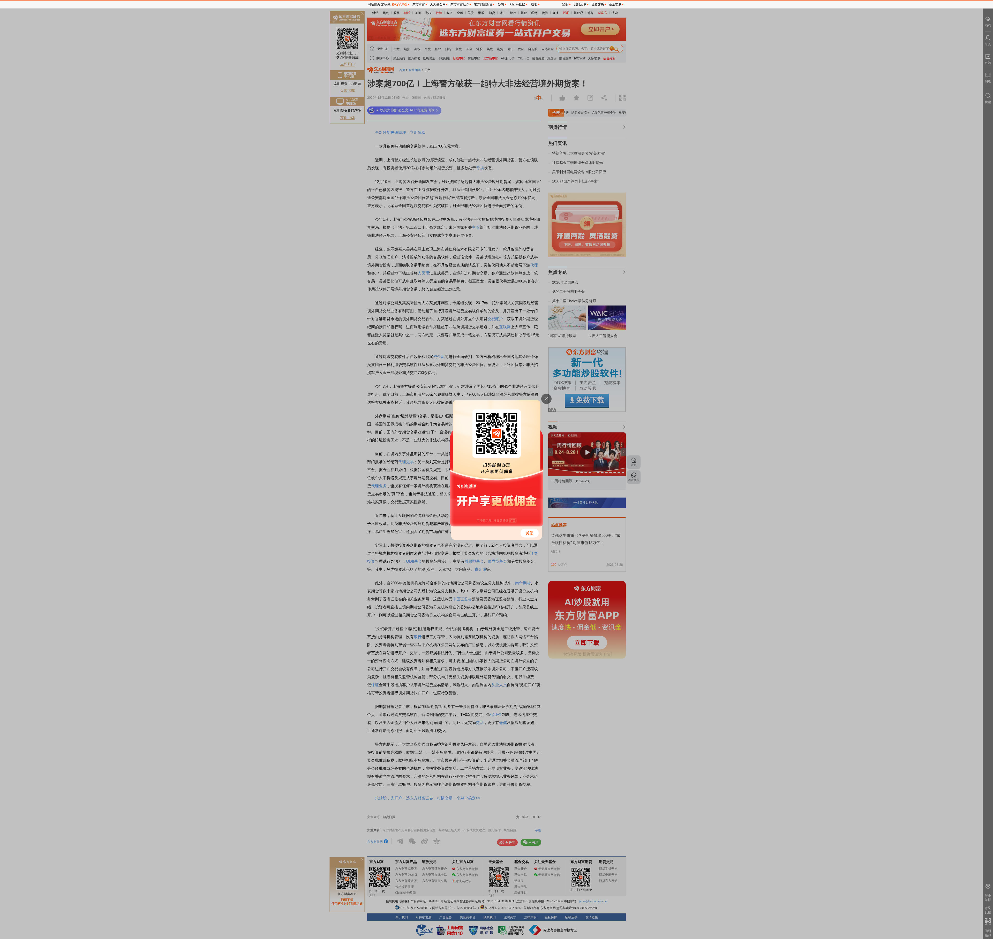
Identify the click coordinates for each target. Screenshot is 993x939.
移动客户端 (399, 4)
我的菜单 (580, 4)
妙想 (501, 4)
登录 (565, 4)
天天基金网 (438, 4)
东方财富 (418, 4)
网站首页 (374, 4)
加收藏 (385, 4)
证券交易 (597, 4)
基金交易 (615, 4)
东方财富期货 (483, 4)
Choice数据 (517, 4)
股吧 (534, 4)
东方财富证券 (459, 4)
